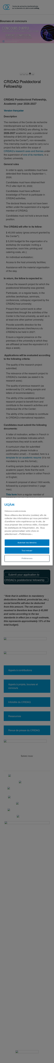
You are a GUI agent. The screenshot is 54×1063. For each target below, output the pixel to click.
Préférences (27, 558)
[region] (27, 532)
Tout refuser (27, 550)
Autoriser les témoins (27, 542)
